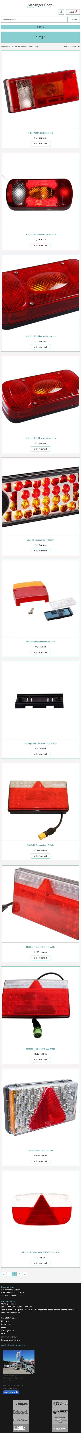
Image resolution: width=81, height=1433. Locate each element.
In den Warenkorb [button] (40, 143)
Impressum (6, 1324)
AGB (3, 1333)
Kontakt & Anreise (8, 1318)
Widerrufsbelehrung (9, 1337)
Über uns (5, 1321)
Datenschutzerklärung (10, 1340)
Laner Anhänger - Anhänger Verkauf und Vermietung (13, 1377)
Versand (4, 1327)
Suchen (74, 19)
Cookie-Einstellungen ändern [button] (13, 1345)
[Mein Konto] (61, 11)
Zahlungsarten (7, 1330)
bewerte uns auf (9, 1392)
